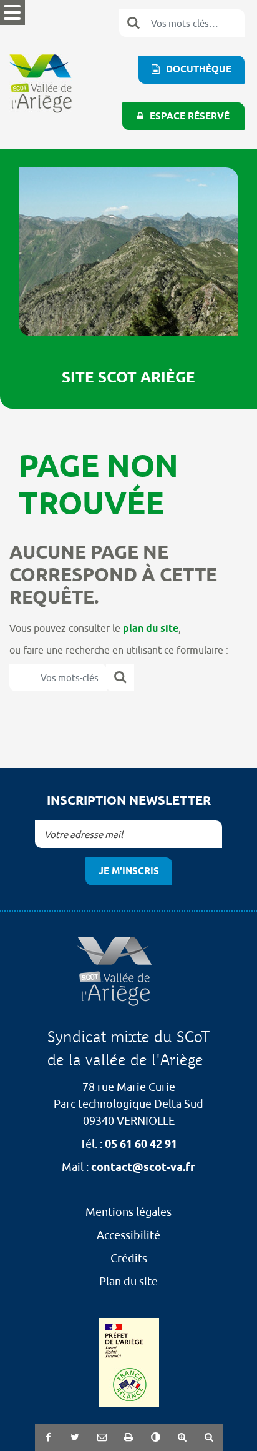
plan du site (150, 628)
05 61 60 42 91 (141, 1143)
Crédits (128, 1258)
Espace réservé (190, 116)
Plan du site (128, 1281)
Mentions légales (128, 1212)
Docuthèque (198, 69)
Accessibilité (128, 1235)
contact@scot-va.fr (143, 1167)
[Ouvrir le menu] (12, 12)
